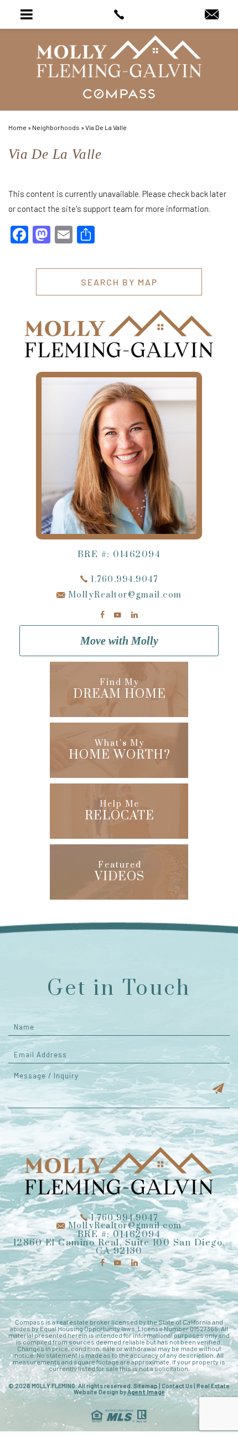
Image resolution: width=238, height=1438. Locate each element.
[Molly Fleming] (119, 56)
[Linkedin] (134, 615)
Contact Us (177, 1385)
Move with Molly (119, 641)
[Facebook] (102, 615)
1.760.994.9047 (123, 579)
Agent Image (146, 1391)
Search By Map (119, 282)
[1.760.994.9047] (119, 14)
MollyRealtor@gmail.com (123, 595)
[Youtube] (117, 615)
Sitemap (145, 1385)
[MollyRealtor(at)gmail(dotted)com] (212, 15)
